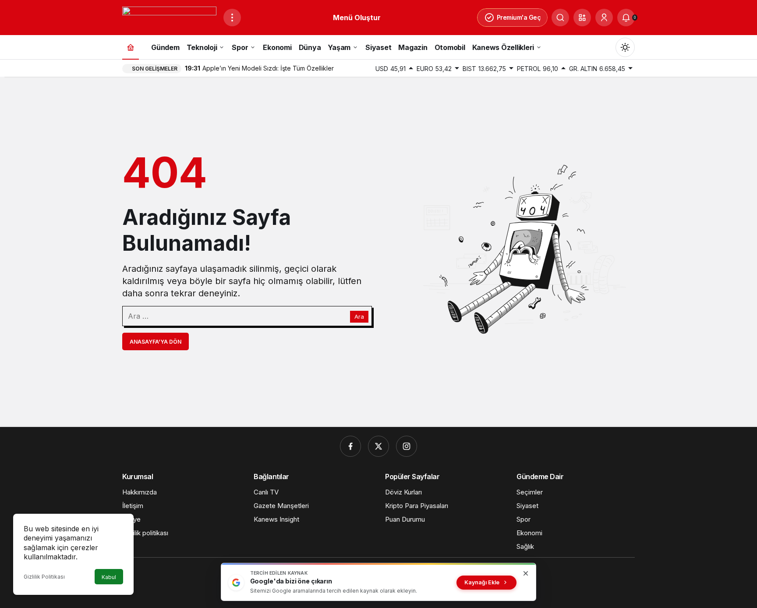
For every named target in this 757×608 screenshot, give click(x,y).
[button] (582, 17)
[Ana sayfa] (130, 47)
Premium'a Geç (519, 17)
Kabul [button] (109, 577)
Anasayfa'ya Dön (155, 341)
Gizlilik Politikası (44, 576)
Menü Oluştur (357, 17)
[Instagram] (406, 446)
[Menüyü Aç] (232, 17)
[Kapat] (525, 573)
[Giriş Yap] (604, 17)
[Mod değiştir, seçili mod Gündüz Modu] (625, 47)
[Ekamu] (169, 16)
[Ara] (560, 17)
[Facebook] (350, 446)
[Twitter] (378, 446)
